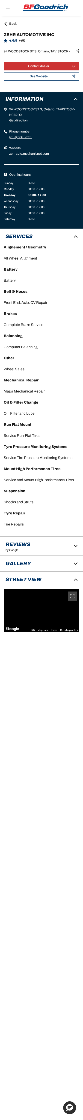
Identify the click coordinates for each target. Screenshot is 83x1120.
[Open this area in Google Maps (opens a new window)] (12, 629)
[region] (41, 610)
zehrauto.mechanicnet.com (29, 153)
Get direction (18, 120)
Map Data (43, 630)
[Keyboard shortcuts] (33, 630)
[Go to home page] (45, 8)
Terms (54, 630)
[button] (69, 1107)
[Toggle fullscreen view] (72, 596)
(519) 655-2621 (20, 137)
